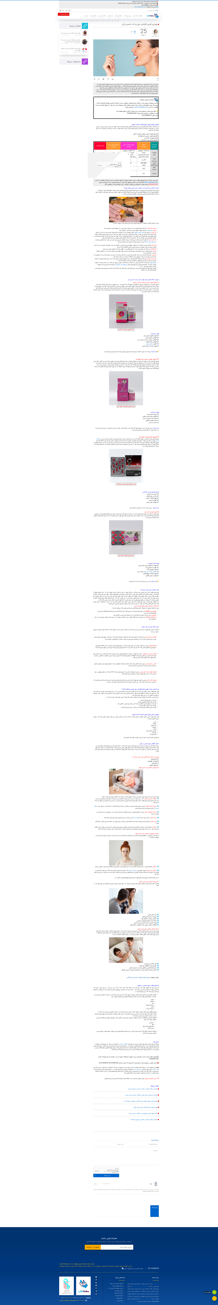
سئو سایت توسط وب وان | (67, 1300)
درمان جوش (119, 1298)
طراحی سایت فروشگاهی (79, 1300)
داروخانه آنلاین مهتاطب (145, 1299)
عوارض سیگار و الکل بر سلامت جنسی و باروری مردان (142, 1089)
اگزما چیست (119, 1301)
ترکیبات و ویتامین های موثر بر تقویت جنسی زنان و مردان (141, 1095)
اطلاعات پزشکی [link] (118, 16)
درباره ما (86, 16)
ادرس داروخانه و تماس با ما (116, 1288)
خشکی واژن (149, 344)
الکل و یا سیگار (135, 818)
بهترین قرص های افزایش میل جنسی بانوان (145, 1107)
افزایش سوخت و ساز (151, 571)
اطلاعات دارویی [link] (102, 16)
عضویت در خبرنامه (92, 1247)
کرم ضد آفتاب (155, 1069)
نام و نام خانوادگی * (153, 1144)
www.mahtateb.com (140, 7)
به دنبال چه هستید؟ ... (151, 10)
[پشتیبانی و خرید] (214, 1292)
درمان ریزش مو (119, 1291)
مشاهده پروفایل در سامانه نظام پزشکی (140, 1286)
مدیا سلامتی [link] (110, 16)
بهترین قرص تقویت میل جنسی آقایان (138, 977)
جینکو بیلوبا (153, 262)
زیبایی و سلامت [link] (127, 16)
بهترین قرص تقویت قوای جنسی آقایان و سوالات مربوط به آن (140, 1101)
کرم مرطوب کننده (137, 1069)
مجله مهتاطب (156, 1284)
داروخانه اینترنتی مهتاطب (68, 1297)
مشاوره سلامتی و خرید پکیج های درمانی (133, 1269)
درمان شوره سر (119, 1295)
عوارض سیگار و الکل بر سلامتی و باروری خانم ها (144, 1119)
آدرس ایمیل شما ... (125, 1247)
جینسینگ (150, 230)
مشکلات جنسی (123, 1044)
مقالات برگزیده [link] (93, 16)
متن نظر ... (155, 1151)
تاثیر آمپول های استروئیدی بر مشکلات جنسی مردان (143, 1113)
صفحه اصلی (136, 16)
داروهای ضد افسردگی (121, 265)
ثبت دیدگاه (107, 1176)
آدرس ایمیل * (120, 1144)
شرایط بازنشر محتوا (118, 1286)
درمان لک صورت (118, 1293)
